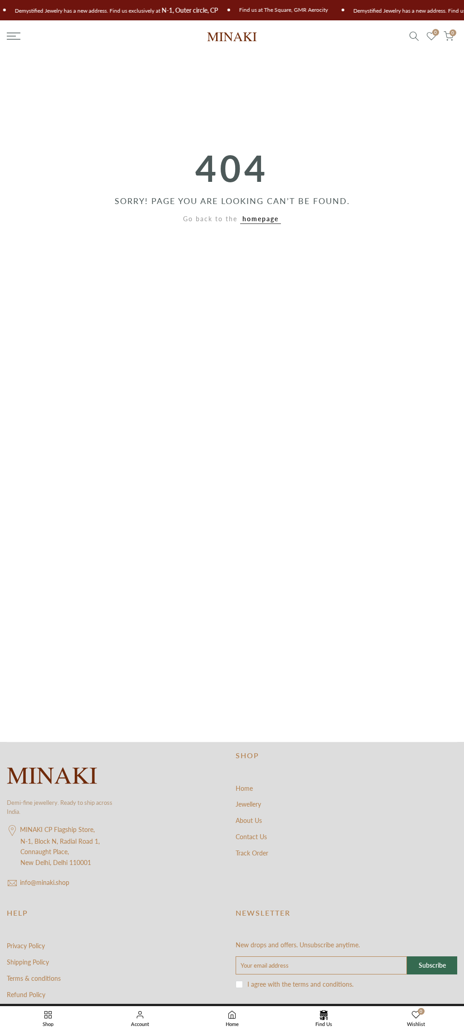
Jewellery (248, 804)
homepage (260, 219)
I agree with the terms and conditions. (300, 984)
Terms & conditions (34, 978)
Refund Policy (26, 994)
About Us (249, 820)
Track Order (252, 853)
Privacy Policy (26, 946)
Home (244, 788)
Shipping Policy (28, 962)
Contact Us (251, 837)
